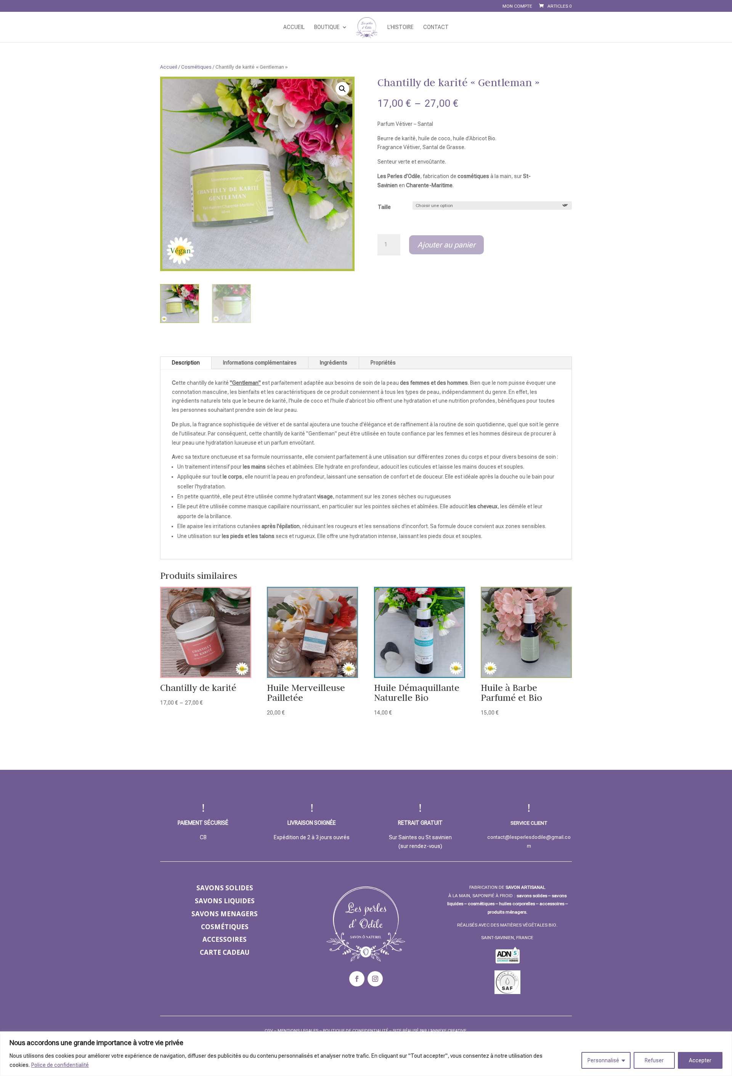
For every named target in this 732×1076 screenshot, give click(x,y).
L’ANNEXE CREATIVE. (447, 1030)
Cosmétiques (196, 67)
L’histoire (400, 27)
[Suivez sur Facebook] (356, 978)
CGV (269, 1030)
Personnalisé (603, 1060)
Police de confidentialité (60, 1065)
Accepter (700, 1060)
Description (186, 363)
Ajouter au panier (446, 244)
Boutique (327, 27)
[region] (366, 1053)
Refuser (654, 1060)
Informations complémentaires (260, 363)
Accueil (294, 27)
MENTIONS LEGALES (298, 1030)
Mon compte (517, 6)
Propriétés (383, 363)
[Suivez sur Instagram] (375, 978)
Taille (384, 207)
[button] (342, 89)
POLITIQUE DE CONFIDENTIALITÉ (355, 1030)
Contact (436, 27)
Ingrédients (333, 363)
